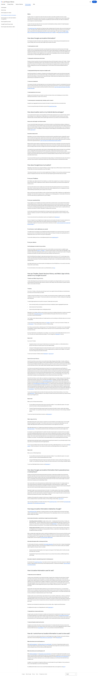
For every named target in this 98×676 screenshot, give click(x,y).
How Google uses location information (8, 15)
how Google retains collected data (46, 537)
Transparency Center (43, 674)
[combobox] (71, 674)
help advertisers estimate (63, 615)
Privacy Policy (10, 4)
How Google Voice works (6, 21)
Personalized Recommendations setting (40, 383)
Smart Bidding (40, 627)
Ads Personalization (33, 644)
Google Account (55, 237)
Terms (37, 674)
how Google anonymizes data (39, 503)
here (54, 267)
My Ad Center (58, 637)
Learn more (33, 129)
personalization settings (47, 380)
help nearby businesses (38, 313)
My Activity (57, 217)
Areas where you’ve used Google (46, 637)
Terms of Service (19, 4)
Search (38, 250)
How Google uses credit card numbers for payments (8, 18)
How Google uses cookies (6, 12)
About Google (28, 674)
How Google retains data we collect (8, 26)
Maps (43, 250)
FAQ (34, 4)
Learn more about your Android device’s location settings (50, 140)
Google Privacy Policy (33, 28)
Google (23, 674)
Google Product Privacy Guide (7, 24)
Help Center (50, 607)
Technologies (28, 4)
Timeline (47, 322)
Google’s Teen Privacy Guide (63, 32)
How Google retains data (48, 544)
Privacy (33, 674)
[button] (90, 2)
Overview (3, 4)
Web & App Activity (31, 428)
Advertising (3, 10)
